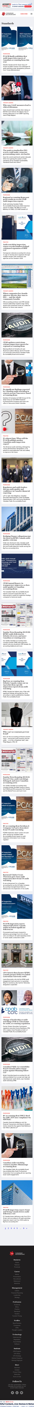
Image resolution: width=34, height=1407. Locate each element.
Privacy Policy (17, 1372)
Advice (17, 1274)
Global (17, 1262)
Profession (6, 53)
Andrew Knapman (17, 1358)
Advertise (17, 1367)
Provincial (17, 1267)
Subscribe (24, 14)
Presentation (17, 1276)
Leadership (17, 1295)
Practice (5, 242)
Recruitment (17, 1279)
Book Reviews (17, 1323)
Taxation (17, 1313)
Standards (17, 1311)
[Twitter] (12, 1392)
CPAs (17, 1327)
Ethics (17, 1307)
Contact (17, 1370)
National (17, 1264)
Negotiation (17, 1339)
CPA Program (17, 1351)
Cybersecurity (17, 1337)
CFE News (17, 1353)
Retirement (17, 1281)
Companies (17, 1325)
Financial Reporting (17, 1293)
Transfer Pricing (17, 1316)
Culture (17, 1290)
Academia (17, 1304)
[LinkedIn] (17, 1392)
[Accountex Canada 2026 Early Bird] (17, 5)
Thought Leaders (8, 102)
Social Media (17, 1341)
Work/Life (17, 1283)
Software (17, 1344)
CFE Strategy (17, 1356)
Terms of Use (17, 1376)
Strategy (17, 1297)
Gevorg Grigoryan (17, 1360)
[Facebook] (21, 1392)
